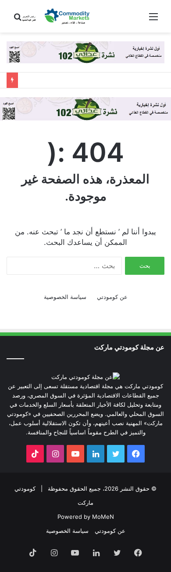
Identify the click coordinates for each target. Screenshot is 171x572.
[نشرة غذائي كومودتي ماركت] (85, 51)
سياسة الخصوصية (65, 296)
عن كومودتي (112, 296)
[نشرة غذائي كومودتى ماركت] (85, 108)
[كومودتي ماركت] (57, 16)
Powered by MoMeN (85, 516)
